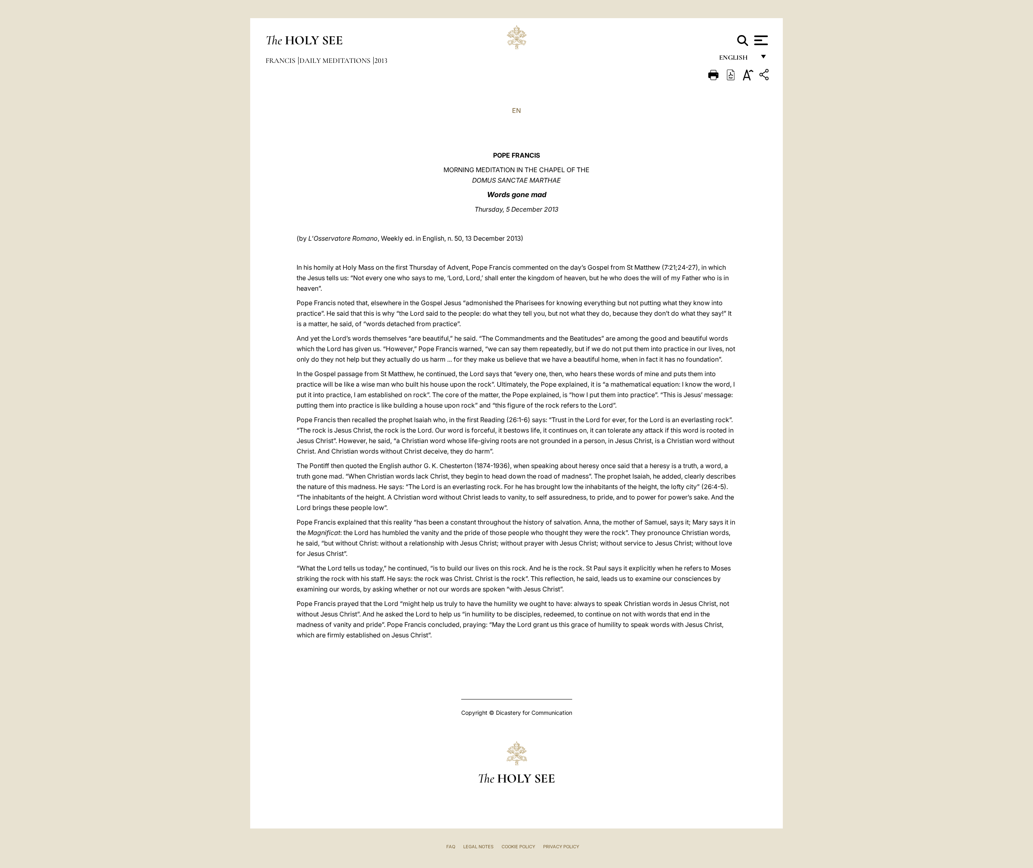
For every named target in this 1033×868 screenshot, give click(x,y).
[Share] (765, 76)
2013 (380, 60)
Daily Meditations (335, 60)
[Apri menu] (760, 40)
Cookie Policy (518, 846)
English (737, 59)
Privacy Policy (561, 846)
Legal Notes (478, 846)
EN (516, 110)
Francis (281, 60)
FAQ (450, 846)
